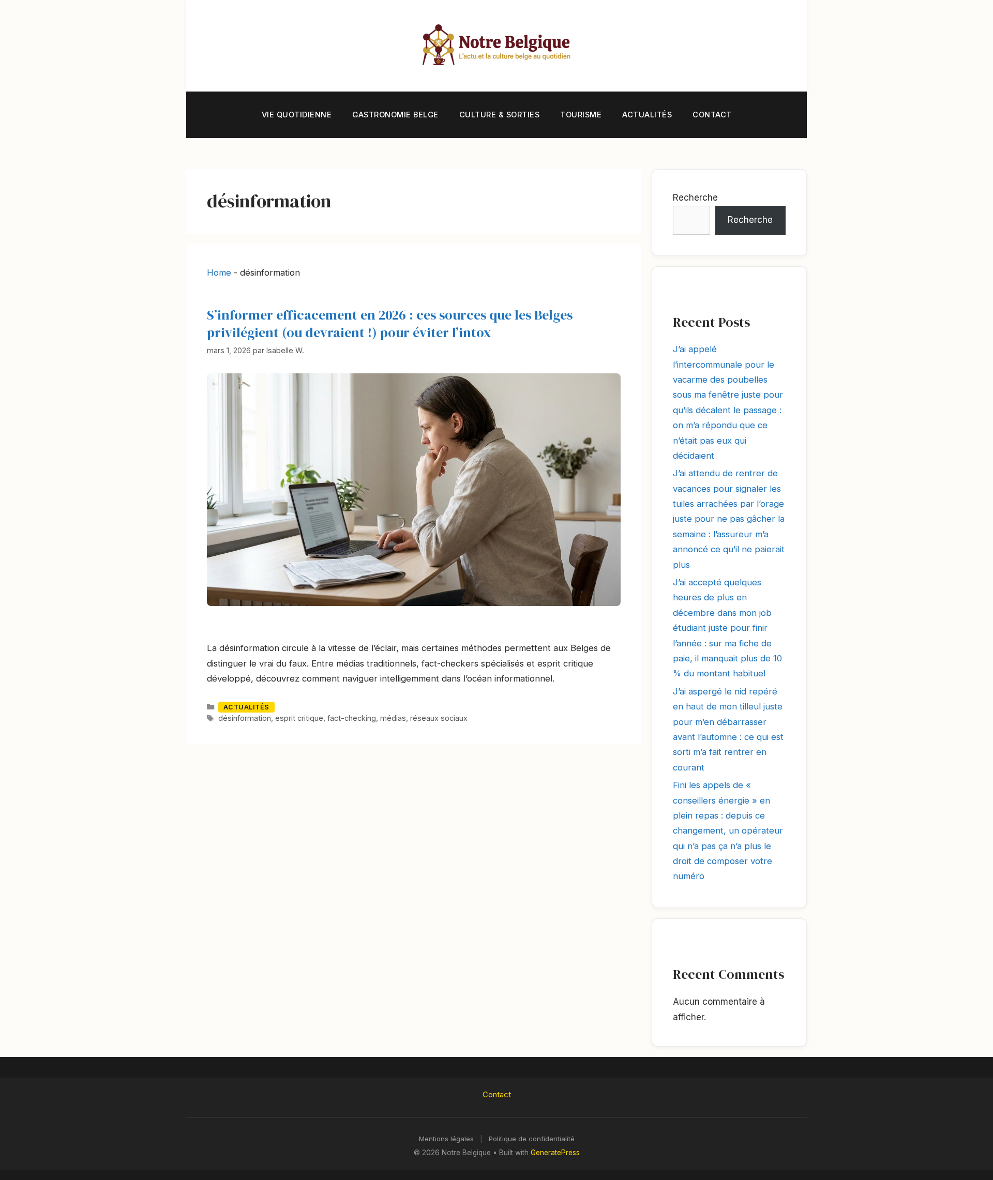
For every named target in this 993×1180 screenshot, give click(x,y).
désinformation (244, 718)
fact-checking (351, 718)
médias (393, 718)
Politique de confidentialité (532, 1138)
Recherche (695, 197)
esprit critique (299, 718)
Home (219, 272)
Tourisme (580, 114)
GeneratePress (555, 1152)
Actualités (647, 114)
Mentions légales (446, 1138)
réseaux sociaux (439, 718)
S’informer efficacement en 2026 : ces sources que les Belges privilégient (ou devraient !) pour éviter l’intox (390, 323)
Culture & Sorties (499, 114)
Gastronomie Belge (395, 114)
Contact (712, 114)
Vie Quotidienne (297, 114)
